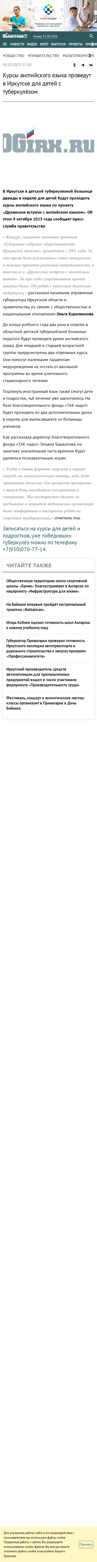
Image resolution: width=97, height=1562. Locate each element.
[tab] (17, 44)
